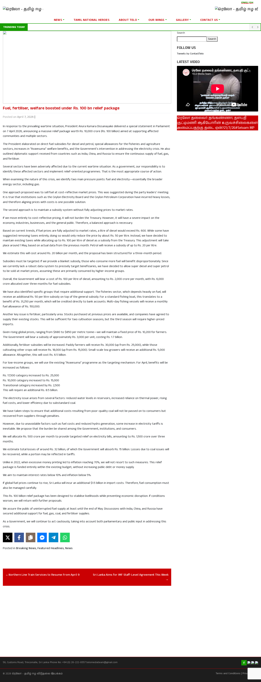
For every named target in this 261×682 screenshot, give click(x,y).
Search (181, 33)
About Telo (128, 20)
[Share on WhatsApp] (65, 537)
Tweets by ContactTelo (190, 54)
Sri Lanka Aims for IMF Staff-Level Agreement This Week (131, 575)
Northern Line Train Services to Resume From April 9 (44, 575)
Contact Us (209, 20)
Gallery (182, 20)
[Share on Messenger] (42, 537)
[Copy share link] (30, 537)
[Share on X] (7, 537)
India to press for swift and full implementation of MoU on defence (69, 27)
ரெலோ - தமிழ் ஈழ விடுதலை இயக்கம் (37, 674)
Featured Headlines (50, 548)
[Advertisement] (87, 617)
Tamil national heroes (91, 20)
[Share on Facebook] (19, 537)
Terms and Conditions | (229, 673)
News (58, 20)
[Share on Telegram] (53, 537)
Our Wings (156, 20)
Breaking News (26, 548)
